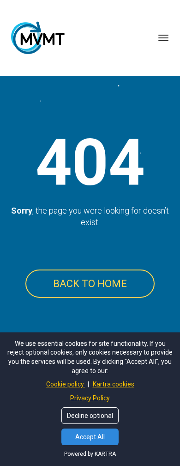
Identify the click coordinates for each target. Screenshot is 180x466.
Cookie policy (65, 384)
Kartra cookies (113, 384)
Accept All (90, 437)
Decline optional (90, 415)
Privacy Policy (90, 398)
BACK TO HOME (90, 283)
